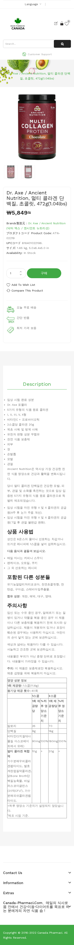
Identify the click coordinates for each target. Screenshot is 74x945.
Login (62, 23)
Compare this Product (27, 290)
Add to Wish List (23, 284)
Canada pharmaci (49, 932)
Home (37, 68)
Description (37, 384)
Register (56, 23)
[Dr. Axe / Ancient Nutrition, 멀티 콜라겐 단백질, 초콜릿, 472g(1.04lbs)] (10, 172)
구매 (44, 273)
